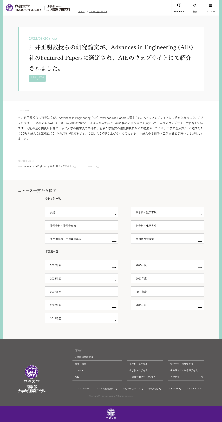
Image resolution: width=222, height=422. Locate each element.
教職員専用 (153, 388)
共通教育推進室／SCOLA (142, 377)
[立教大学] (23, 8)
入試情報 (174, 377)
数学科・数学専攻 (138, 363)
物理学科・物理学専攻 (181, 363)
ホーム (81, 11)
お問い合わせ (83, 388)
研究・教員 (80, 363)
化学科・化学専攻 (138, 370)
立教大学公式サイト (131, 388)
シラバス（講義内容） (104, 388)
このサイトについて (195, 388)
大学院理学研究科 (84, 357)
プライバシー (172, 388)
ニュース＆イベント (98, 11)
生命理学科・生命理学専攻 (184, 370)
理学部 (78, 350)
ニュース (79, 370)
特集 (77, 377)
